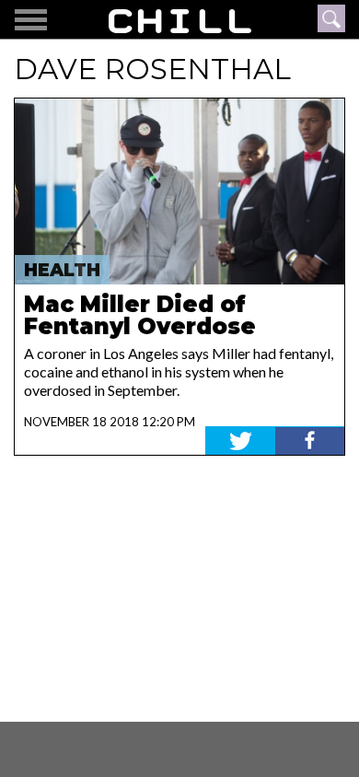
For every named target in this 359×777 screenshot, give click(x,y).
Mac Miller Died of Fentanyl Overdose (140, 315)
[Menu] (31, 19)
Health (62, 270)
